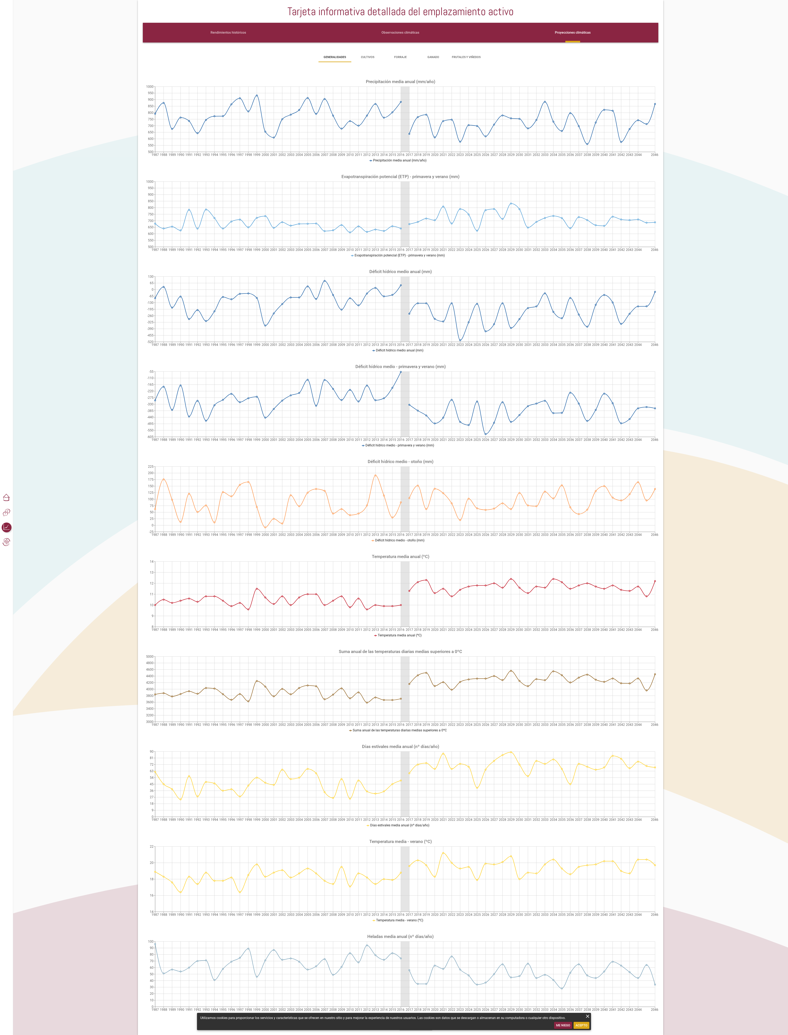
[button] (6, 498)
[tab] (228, 32)
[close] (587, 1016)
